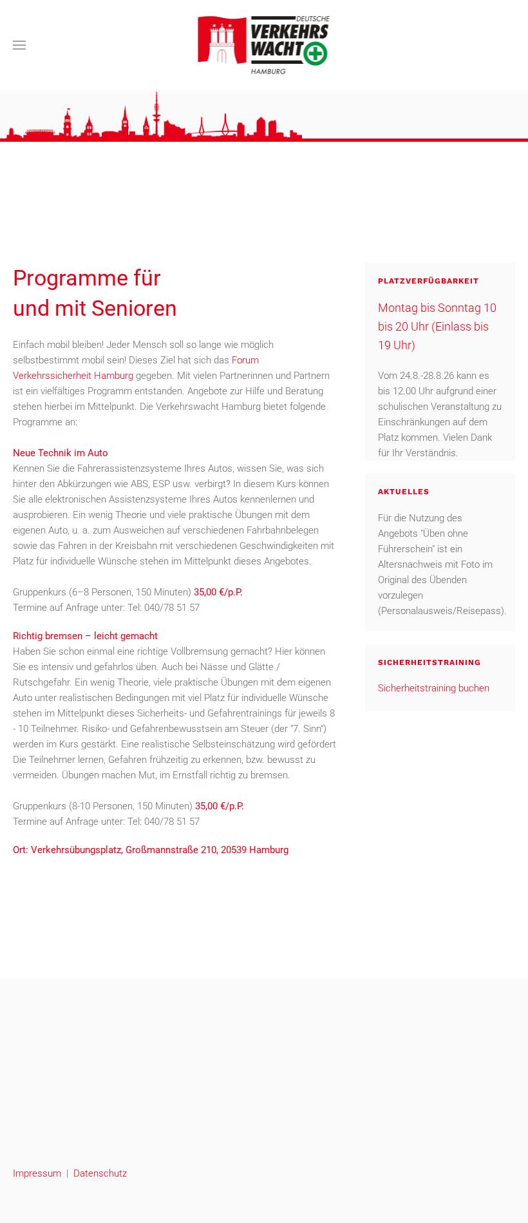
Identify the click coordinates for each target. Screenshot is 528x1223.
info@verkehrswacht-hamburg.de (82, 1145)
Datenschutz (100, 1173)
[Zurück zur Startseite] (264, 45)
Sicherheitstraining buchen (433, 688)
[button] (19, 45)
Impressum (37, 1173)
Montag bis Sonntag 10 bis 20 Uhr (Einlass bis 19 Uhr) (437, 326)
